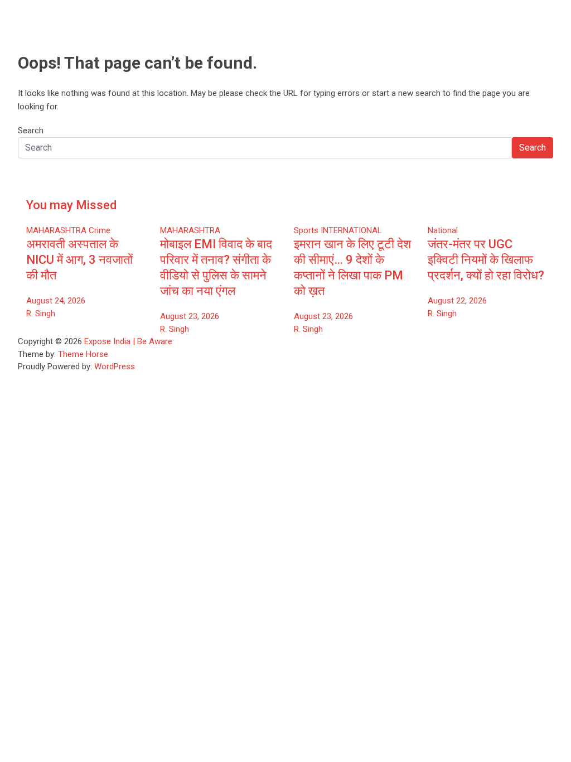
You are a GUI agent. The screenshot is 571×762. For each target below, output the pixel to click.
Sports (306, 230)
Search (30, 131)
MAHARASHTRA (56, 230)
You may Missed (71, 205)
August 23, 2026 (189, 316)
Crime (99, 230)
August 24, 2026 (55, 301)
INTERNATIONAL (351, 230)
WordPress (114, 366)
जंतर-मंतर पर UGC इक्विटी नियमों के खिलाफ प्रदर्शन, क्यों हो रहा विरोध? (486, 259)
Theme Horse (83, 354)
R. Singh (40, 313)
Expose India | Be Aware (128, 341)
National (443, 230)
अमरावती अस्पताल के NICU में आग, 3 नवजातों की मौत (79, 259)
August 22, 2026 (457, 301)
